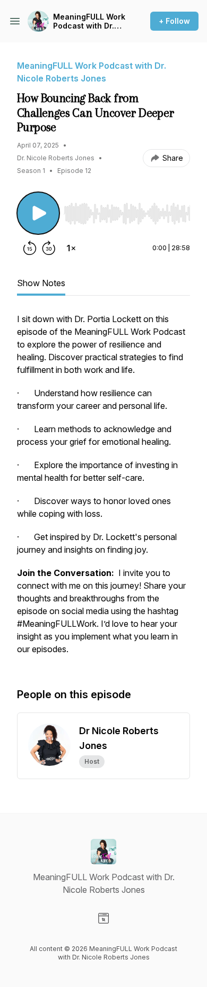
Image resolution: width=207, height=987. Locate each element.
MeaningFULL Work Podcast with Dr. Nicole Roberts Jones (89, 21)
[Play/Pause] (38, 213)
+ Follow (174, 20)
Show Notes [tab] (41, 283)
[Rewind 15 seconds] (29, 248)
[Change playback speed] (71, 248)
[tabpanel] (103, 489)
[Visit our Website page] (103, 918)
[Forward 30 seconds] (48, 248)
